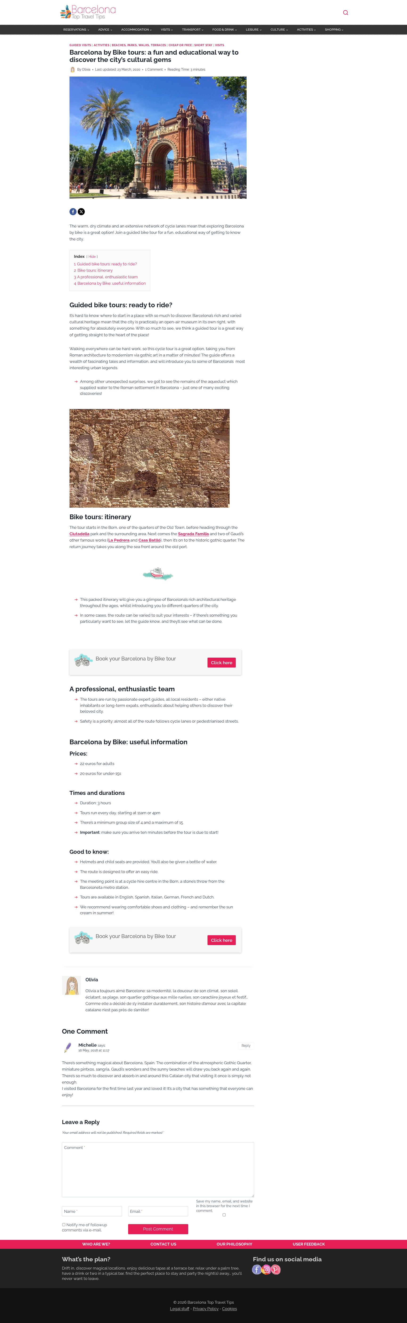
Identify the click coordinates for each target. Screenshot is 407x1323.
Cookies (229, 1308)
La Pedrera (119, 540)
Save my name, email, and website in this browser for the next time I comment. (224, 1206)
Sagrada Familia (193, 533)
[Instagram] (266, 1270)
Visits (219, 45)
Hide (92, 257)
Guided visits (80, 45)
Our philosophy (234, 1244)
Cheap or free (180, 45)
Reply (246, 1046)
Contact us (163, 1244)
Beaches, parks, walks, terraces (139, 45)
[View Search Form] (346, 13)
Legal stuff (179, 1308)
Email (136, 1211)
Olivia (86, 69)
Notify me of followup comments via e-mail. (84, 1227)
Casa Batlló (149, 540)
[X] (81, 211)
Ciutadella (79, 533)
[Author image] (72, 70)
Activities (102, 45)
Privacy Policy (206, 1308)
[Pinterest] (276, 1270)
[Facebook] (73, 211)
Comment (74, 1147)
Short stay (203, 45)
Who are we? (96, 1244)
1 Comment (154, 69)
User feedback (309, 1244)
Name (70, 1211)
